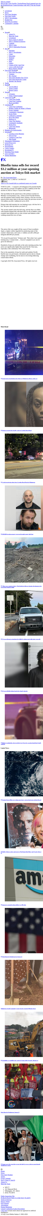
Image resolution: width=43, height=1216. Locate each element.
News (6, 12)
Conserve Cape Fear (15, 137)
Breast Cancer (13, 90)
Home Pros (25, 3)
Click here (4, 1210)
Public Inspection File (7, 1196)
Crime (11, 54)
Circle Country (9, 148)
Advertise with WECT (24, 5)
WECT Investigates (11, 18)
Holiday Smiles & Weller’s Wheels (20, 108)
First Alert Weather (11, 14)
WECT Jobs (13, 45)
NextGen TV (9, 144)
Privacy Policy (5, 1201)
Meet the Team (13, 36)
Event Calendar (14, 110)
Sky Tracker (18, 3)
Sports (7, 92)
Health (7, 85)
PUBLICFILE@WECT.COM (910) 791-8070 (15, 1198)
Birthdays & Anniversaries (13, 130)
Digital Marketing (10, 155)
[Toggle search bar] (1, 27)
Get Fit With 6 (13, 87)
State (10, 61)
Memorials (12, 128)
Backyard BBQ (14, 103)
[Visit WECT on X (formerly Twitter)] (4, 160)
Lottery (11, 63)
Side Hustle (12, 139)
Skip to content (5, 2)
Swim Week (12, 114)
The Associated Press (9, 177)
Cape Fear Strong (14, 126)
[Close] (2, 29)
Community (8, 105)
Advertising (4, 1205)
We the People (35, 5)
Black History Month (15, 68)
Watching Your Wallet (12, 152)
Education (12, 56)
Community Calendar (11, 23)
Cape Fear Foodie (14, 99)
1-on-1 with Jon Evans (16, 67)
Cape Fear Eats (9, 97)
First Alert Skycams (15, 72)
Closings (11, 74)
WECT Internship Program (17, 47)
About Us (12, 34)
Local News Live (10, 143)
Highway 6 (12, 119)
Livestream (8, 11)
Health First (8, 20)
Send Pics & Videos (11, 22)
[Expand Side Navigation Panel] (2, 7)
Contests (32, 3)
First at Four (12, 135)
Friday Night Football (15, 96)
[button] (9, 32)
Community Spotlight (15, 123)
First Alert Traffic (10, 16)
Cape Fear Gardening (15, 106)
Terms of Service (6, 1200)
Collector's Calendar (15, 116)
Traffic (7, 83)
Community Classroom (16, 112)
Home (7, 32)
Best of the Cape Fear (7, 3)
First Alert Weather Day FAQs (18, 78)
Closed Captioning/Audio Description (13, 1209)
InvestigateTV (9, 150)
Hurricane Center (11, 5)
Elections (12, 50)
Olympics (12, 94)
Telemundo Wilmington (12, 141)
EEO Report (5, 1203)
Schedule (8, 132)
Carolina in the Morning (16, 134)
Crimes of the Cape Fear (16, 65)
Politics (11, 59)
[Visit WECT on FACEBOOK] (2, 160)
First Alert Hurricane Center (17, 79)
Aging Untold (13, 88)
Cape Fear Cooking (15, 101)
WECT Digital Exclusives (17, 41)
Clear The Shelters (14, 121)
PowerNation (9, 146)
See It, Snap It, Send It (16, 40)
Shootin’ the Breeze (15, 81)
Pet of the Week (14, 117)
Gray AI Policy (9, 154)
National (11, 58)
